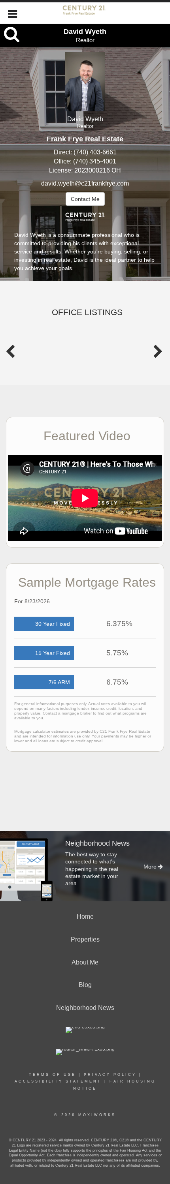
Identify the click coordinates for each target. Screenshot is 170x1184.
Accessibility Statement (58, 1081)
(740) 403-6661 (95, 152)
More (151, 866)
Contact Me (85, 199)
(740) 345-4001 (94, 161)
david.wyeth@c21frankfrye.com (85, 183)
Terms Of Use (52, 1075)
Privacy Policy (110, 1075)
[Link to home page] (85, 13)
